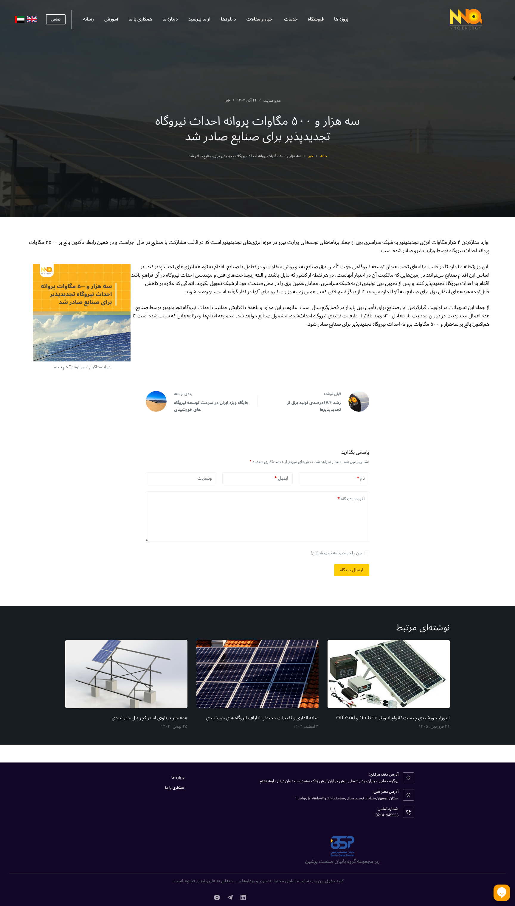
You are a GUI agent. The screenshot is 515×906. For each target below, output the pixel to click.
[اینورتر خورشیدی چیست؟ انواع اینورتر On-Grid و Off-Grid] (389, 674)
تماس (56, 19)
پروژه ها (341, 19)
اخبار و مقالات (260, 19)
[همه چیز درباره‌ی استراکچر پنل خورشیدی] (126, 674)
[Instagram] (217, 897)
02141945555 (387, 815)
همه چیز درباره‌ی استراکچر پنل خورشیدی (149, 718)
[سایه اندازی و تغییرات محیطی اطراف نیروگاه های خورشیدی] (257, 674)
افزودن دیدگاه (351, 498)
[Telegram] (230, 897)
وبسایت (205, 478)
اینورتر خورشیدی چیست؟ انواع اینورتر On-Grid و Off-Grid (393, 718)
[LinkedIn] (243, 897)
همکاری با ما (140, 19)
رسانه (88, 19)
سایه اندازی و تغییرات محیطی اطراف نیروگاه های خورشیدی (262, 718)
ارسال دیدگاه (351, 570)
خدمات (290, 19)
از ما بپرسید (199, 19)
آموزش (111, 19)
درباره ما (170, 19)
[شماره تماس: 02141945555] (408, 812)
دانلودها (228, 19)
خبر (227, 100)
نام (361, 478)
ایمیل (281, 478)
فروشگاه (316, 19)
